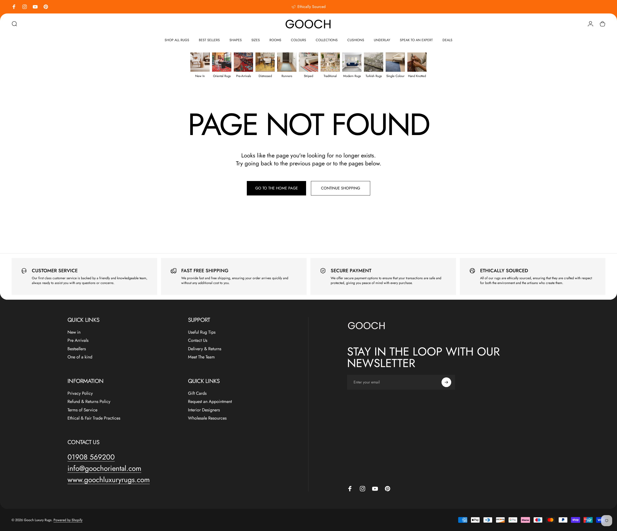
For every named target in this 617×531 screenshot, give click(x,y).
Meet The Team (201, 357)
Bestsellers (76, 349)
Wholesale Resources (207, 418)
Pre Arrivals (77, 340)
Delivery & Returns (204, 349)
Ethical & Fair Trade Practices (93, 418)
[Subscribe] (446, 382)
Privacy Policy (80, 393)
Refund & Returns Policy (88, 401)
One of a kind (79, 357)
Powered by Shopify (68, 520)
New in (73, 332)
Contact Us (197, 340)
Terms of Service (82, 410)
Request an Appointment (210, 401)
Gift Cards (197, 393)
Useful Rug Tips (201, 332)
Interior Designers (204, 410)
